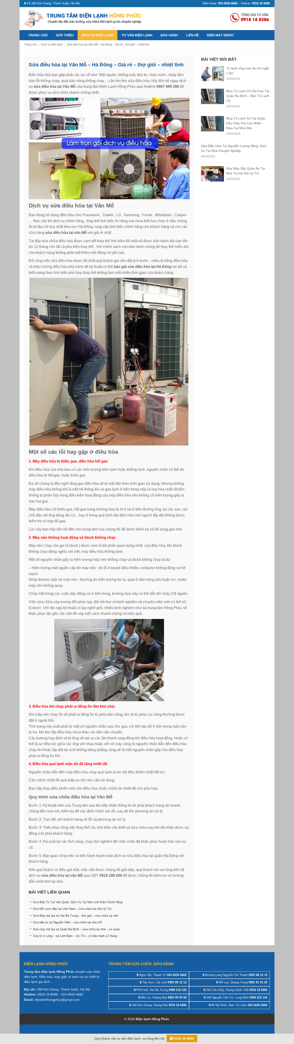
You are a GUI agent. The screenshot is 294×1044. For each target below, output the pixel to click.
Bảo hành (169, 35)
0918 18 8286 (183, 1038)
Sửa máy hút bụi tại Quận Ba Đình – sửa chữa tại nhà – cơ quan (76, 929)
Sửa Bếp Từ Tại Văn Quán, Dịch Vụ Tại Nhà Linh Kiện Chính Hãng (77, 902)
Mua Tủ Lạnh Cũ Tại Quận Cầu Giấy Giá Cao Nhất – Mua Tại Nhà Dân (245, 123)
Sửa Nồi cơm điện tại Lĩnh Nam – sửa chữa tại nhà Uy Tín (72, 909)
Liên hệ (192, 35)
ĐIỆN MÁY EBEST (220, 35)
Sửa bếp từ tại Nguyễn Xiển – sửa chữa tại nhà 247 (67, 922)
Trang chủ (38, 35)
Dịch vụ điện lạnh (97, 35)
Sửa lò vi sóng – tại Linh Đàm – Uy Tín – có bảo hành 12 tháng (75, 936)
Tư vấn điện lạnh (137, 35)
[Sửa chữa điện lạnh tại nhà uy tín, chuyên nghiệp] (84, 18)
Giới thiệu (65, 35)
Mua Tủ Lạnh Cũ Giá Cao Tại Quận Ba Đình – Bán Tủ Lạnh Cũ (247, 95)
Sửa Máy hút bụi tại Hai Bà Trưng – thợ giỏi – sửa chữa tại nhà (75, 915)
